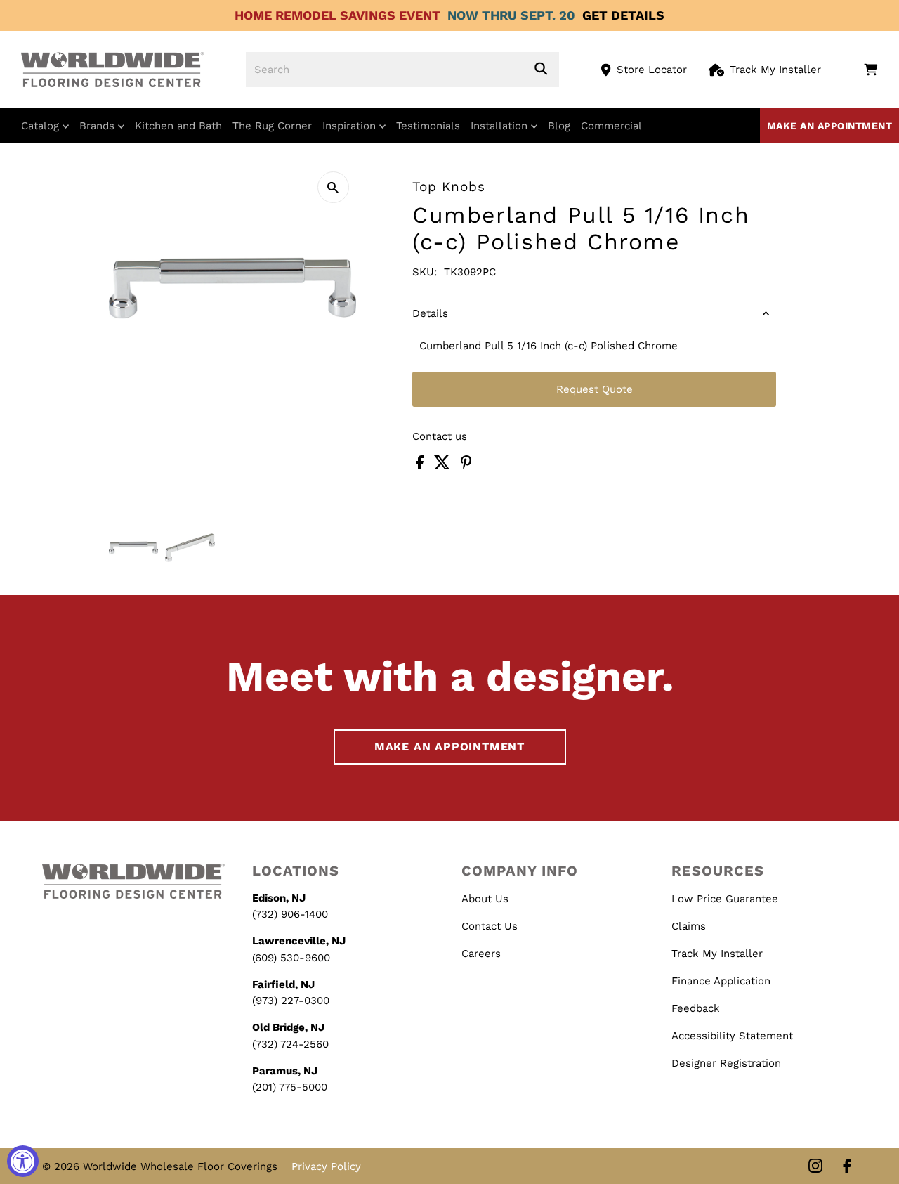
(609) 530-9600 (291, 957)
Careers (481, 953)
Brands (98, 125)
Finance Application (720, 981)
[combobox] (402, 69)
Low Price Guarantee (724, 898)
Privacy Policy (326, 1166)
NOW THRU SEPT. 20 (511, 15)
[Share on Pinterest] (466, 466)
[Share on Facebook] (421, 466)
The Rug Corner (272, 125)
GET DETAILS (623, 15)
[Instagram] (815, 1167)
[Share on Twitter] (444, 466)
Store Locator (652, 69)
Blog (559, 125)
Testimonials (428, 125)
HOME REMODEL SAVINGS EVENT (337, 15)
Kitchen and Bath (178, 125)
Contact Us (489, 926)
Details (430, 313)
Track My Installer (775, 69)
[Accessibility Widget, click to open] (23, 1161)
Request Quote (594, 389)
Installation (501, 125)
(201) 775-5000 (289, 1087)
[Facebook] (847, 1167)
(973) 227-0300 (290, 1000)
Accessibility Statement (732, 1035)
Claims (688, 926)
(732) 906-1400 (290, 914)
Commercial (611, 125)
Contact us (439, 436)
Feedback (695, 1008)
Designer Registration (726, 1063)
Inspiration (350, 125)
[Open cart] (870, 69)
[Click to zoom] (333, 187)
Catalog (42, 125)
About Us (484, 898)
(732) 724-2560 (290, 1044)
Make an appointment (830, 125)
